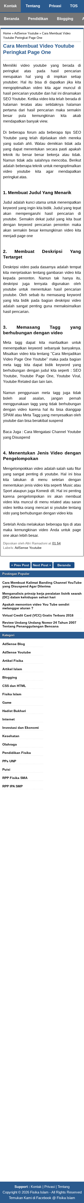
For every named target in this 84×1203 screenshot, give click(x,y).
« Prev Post (20, 565)
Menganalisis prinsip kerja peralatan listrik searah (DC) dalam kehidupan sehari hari (42, 595)
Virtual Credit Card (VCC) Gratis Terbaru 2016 (38, 615)
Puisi (6, 769)
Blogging (65, 19)
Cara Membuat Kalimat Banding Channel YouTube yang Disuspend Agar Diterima (42, 584)
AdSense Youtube (26, 33)
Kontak (10, 6)
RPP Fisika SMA (15, 778)
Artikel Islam (12, 669)
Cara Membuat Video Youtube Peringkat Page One (38, 49)
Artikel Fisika (12, 661)
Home (7, 33)
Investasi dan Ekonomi (20, 727)
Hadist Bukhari (14, 711)
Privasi (55, 6)
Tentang (33, 6)
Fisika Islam (11, 694)
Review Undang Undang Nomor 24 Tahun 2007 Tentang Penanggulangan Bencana (39, 624)
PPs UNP (9, 761)
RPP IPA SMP (12, 786)
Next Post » (42, 565)
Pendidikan (38, 19)
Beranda (11, 19)
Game (6, 702)
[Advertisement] (42, 988)
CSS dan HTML (14, 686)
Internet (8, 719)
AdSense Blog (13, 644)
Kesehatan (10, 736)
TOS (74, 6)
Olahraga (9, 744)
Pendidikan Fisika (16, 753)
